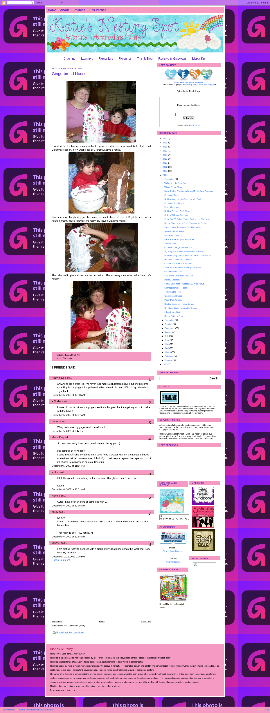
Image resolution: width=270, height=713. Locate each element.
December (170, 179)
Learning (87, 58)
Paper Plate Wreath (173, 300)
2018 (165, 143)
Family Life (106, 58)
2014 (165, 155)
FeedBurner (194, 125)
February (169, 356)
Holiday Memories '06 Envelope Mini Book (182, 199)
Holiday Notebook (172, 280)
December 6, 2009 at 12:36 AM (68, 505)
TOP (267, 709)
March (168, 352)
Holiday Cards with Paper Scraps (179, 304)
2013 (165, 159)
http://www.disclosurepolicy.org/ (90, 690)
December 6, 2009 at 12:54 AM (68, 536)
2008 (165, 364)
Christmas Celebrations (174, 203)
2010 (165, 171)
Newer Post (57, 622)
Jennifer (56, 543)
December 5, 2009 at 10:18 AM (68, 395)
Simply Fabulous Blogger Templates (36, 709)
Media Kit (198, 58)
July (167, 336)
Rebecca (56, 421)
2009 (165, 175)
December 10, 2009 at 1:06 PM (68, 556)
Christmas (67, 358)
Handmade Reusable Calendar (178, 259)
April (167, 348)
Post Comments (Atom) (74, 626)
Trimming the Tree (172, 292)
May (167, 344)
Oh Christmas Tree (173, 272)
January (169, 360)
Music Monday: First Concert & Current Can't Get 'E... (188, 255)
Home (52, 10)
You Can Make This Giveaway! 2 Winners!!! (183, 268)
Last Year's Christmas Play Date (178, 276)
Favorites (125, 58)
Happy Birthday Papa (173, 316)
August (168, 332)
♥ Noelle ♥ (57, 401)
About (64, 10)
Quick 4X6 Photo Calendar (176, 215)
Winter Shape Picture (173, 187)
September (170, 328)
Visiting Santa (170, 243)
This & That (145, 58)
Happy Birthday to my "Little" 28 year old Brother (185, 223)
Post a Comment (61, 560)
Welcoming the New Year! (175, 183)
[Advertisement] (79, 593)
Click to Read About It (172, 551)
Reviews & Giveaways (172, 58)
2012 (165, 163)
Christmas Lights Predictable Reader (180, 308)
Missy (55, 512)
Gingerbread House (69, 73)
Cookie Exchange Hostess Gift (178, 247)
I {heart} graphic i (172, 312)
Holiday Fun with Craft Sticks (177, 211)
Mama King (58, 437)
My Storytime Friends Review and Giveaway (184, 251)
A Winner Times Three (174, 231)
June (167, 340)
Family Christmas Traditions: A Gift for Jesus (184, 284)
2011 (165, 167)
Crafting (69, 58)
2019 (165, 139)
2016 (165, 147)
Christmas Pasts (171, 195)
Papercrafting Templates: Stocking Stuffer (182, 227)
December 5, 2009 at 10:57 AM (68, 415)
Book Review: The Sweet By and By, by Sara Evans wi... (189, 191)
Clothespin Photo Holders (175, 288)
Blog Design (9, 709)
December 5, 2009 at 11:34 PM (68, 466)
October (169, 324)
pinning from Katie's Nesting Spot (200, 84)
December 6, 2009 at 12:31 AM (68, 489)
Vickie (55, 472)
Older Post (146, 622)
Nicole (55, 496)
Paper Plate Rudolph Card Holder (179, 239)
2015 (165, 151)
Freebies (79, 10)
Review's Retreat (172, 562)
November (170, 320)
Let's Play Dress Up (173, 235)
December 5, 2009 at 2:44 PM (68, 431)
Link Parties (97, 10)
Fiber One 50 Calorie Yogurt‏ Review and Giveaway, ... (188, 219)
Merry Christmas (171, 207)
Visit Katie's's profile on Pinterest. (188, 82)
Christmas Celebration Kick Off (178, 263)
